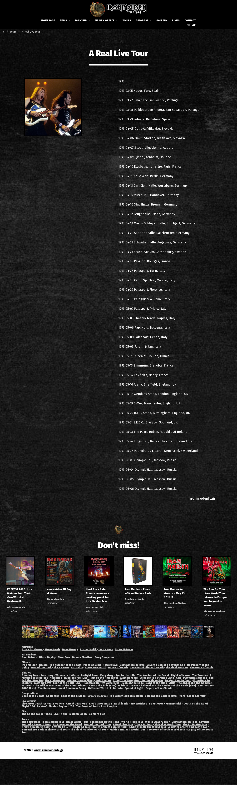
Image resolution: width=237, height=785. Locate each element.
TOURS (127, 20)
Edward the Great (98, 696)
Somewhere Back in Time (161, 695)
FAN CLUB (81, 20)
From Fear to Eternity (192, 695)
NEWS (63, 20)
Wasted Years (129, 677)
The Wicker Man (44, 685)
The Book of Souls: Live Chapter (96, 706)
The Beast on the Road (104, 721)
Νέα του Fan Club (16, 607)
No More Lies (97, 713)
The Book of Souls (201, 667)
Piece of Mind (92, 664)
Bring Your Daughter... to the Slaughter (138, 680)
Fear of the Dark (41, 667)
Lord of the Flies (156, 682)
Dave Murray (70, 649)
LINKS (176, 20)
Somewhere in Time (132, 664)
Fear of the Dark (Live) (67, 682)
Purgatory (107, 675)
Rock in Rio (121, 703)
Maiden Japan (78, 713)
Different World (98, 688)
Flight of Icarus (180, 675)
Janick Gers (106, 649)
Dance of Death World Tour (109, 727)
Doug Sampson (104, 657)
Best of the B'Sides (73, 695)
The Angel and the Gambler (194, 682)
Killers (43, 664)
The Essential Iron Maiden (126, 695)
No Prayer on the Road (67, 724)
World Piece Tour (132, 721)
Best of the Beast (33, 695)
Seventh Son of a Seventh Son (166, 664)
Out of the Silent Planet (71, 685)
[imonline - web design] (203, 750)
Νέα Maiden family (134, 599)
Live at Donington (100, 703)
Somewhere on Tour (184, 721)
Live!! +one (61, 713)
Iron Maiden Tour (53, 721)
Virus (172, 682)
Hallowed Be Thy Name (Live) (102, 682)
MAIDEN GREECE (104, 20)
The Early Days (31, 721)
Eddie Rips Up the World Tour (147, 727)
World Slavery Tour (157, 721)
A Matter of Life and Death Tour (188, 727)
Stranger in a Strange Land (157, 677)
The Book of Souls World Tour (166, 729)
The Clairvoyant (55, 680)
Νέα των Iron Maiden (175, 603)
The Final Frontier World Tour (89, 729)
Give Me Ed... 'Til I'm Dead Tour (71, 727)
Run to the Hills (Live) (104, 677)
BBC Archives (138, 703)
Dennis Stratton (82, 657)
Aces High (56, 677)
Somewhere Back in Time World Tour (45, 729)
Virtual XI (77, 667)
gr (194, 25)
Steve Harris (52, 649)
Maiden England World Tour (127, 729)
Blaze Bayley (47, 657)
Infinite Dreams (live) (80, 680)
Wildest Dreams (128, 685)
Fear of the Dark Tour (97, 724)
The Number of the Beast (65, 664)
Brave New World (95, 667)
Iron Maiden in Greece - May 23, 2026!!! (174, 593)
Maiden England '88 (61, 706)
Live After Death (32, 703)
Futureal (27, 685)
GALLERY (161, 20)
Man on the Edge (133, 682)
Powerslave (110, 664)
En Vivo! (42, 706)
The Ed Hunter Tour (195, 724)
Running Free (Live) (76, 677)
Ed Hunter (52, 695)
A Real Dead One (76, 703)
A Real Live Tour (31, 32)
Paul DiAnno (29, 657)
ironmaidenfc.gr (202, 498)
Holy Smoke (103, 680)
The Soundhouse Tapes (37, 713)
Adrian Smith (88, 649)
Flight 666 (28, 706)
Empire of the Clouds (158, 688)
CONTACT (190, 20)
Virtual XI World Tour (167, 724)
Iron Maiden (29, 664)
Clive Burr (64, 657)
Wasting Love (42, 682)
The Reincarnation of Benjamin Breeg (62, 688)
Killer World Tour (77, 721)
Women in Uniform (67, 675)
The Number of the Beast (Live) (176, 685)
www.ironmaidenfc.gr (48, 750)
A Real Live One (54, 703)
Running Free (30, 675)
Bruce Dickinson (32, 649)
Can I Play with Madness (191, 677)
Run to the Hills (125, 675)
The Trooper (200, 675)
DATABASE (142, 20)
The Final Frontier (177, 667)
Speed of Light (134, 688)
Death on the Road (195, 703)
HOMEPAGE (48, 20)
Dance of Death (118, 667)
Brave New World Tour (36, 727)
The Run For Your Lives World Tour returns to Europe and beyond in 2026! (215, 597)
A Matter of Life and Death (147, 667)
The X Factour (144, 724)
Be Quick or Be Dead (178, 680)
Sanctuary (47, 675)
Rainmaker (147, 685)
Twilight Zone (89, 675)
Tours (13, 32)
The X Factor (61, 667)
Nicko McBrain (124, 649)
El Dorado (116, 688)
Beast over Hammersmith (165, 703)
